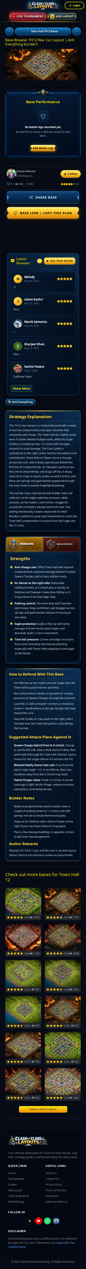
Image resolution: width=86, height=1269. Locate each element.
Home (12, 1173)
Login (76, 5)
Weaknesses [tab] (65, 544)
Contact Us (52, 1179)
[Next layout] (76, 31)
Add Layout (63, 16)
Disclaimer (52, 1196)
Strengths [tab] (26, 544)
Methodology (16, 1202)
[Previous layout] (9, 31)
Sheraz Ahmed (25, 171)
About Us (51, 1173)
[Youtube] (38, 1220)
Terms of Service (56, 1190)
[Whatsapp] (47, 1220)
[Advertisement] (43, 237)
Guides (12, 1184)
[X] (29, 1220)
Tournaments (16, 1179)
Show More (21, 388)
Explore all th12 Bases (43, 1109)
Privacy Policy (54, 1184)
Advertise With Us (56, 1202)
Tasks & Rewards (18, 1196)
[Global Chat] (56, 1220)
